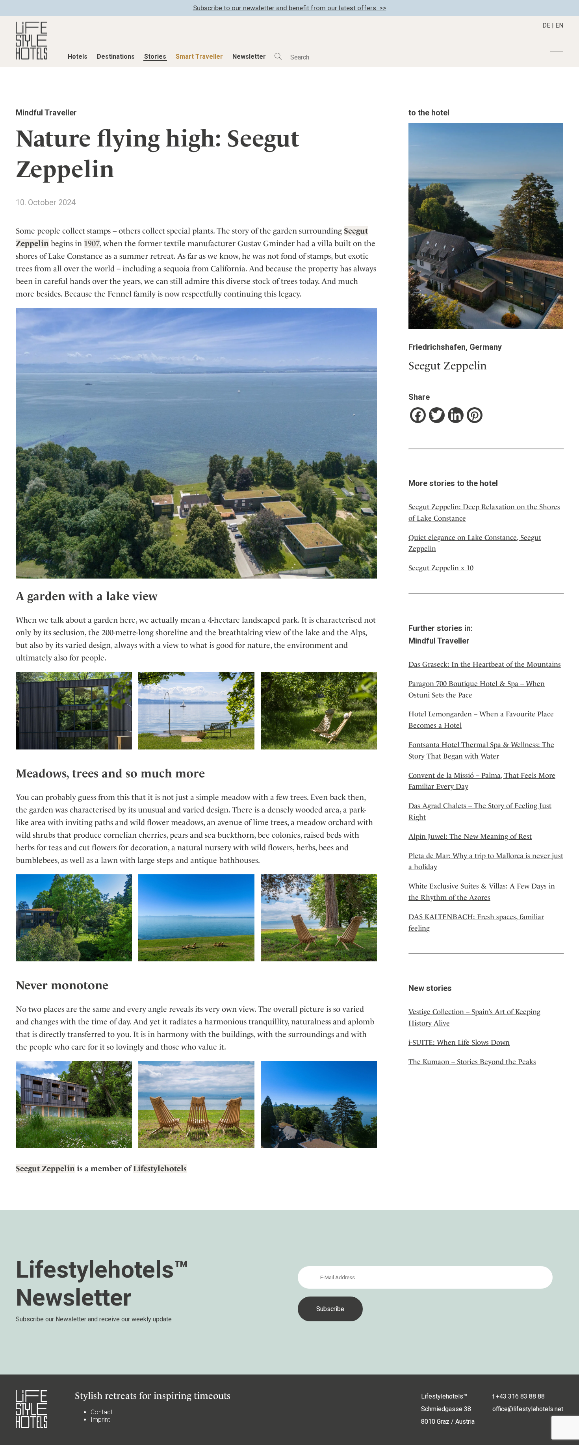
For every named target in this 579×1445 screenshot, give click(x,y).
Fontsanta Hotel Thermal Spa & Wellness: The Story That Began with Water (481, 750)
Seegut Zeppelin (45, 1168)
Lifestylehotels (160, 1168)
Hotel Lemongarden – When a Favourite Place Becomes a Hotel (481, 719)
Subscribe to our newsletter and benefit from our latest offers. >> (289, 8)
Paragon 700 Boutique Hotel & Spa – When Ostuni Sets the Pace (476, 689)
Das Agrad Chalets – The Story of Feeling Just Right (479, 811)
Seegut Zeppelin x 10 (440, 568)
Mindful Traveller (46, 112)
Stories (155, 56)
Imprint (100, 1419)
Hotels (77, 56)
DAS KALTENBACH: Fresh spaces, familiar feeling (476, 922)
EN (559, 25)
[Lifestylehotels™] (31, 57)
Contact (102, 1412)
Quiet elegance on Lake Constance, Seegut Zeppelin (474, 543)
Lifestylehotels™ (444, 1396)
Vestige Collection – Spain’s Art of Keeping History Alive (474, 1017)
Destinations (116, 56)
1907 (92, 243)
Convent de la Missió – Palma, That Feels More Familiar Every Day (481, 781)
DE (546, 25)
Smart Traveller (199, 56)
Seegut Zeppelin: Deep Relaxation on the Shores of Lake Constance (484, 512)
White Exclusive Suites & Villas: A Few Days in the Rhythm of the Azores (481, 892)
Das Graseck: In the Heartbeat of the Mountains (484, 664)
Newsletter (249, 56)
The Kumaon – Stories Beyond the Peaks (472, 1061)
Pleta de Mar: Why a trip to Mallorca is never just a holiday (485, 861)
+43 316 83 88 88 (520, 1396)
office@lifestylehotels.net (527, 1409)
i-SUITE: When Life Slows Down (459, 1042)
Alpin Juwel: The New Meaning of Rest (470, 836)
